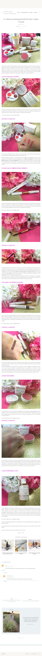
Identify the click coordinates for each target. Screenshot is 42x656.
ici (6, 115)
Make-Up (24, 26)
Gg (5, 565)
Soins (19, 12)
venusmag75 (9, 575)
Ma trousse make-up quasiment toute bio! (34, 553)
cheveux (31, 12)
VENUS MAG (8, 11)
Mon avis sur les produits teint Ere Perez (21, 553)
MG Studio (38, 653)
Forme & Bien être (24, 12)
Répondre (4, 570)
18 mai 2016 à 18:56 (10, 577)
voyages (35, 12)
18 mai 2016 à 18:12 (9, 566)
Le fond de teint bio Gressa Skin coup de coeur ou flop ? (8, 553)
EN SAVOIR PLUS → (30, 624)
